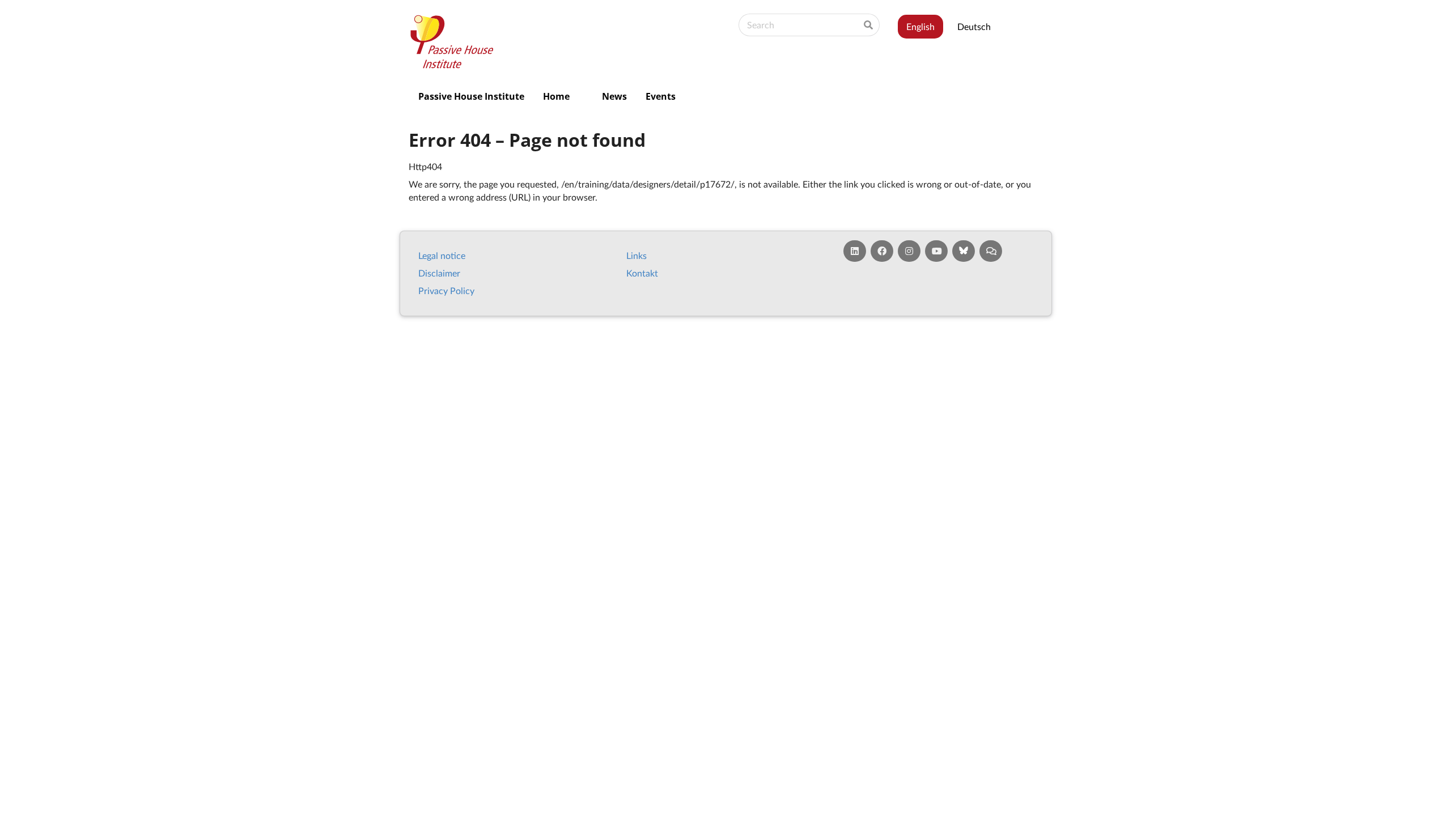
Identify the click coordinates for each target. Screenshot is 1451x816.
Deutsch (974, 26)
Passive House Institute (471, 96)
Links (636, 255)
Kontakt (642, 272)
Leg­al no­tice (441, 255)
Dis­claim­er (439, 272)
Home (556, 96)
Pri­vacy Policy (446, 290)
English (920, 26)
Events (661, 96)
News (614, 96)
